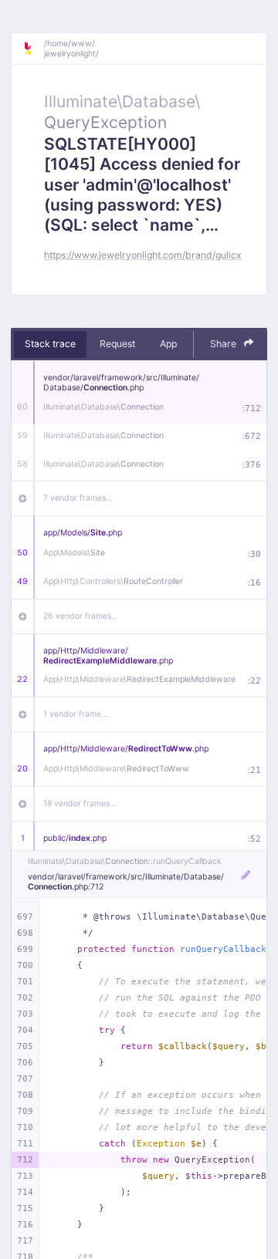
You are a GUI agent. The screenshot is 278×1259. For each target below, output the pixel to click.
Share (224, 343)
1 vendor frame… (75, 714)
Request (117, 343)
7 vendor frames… (78, 498)
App (168, 343)
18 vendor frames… (80, 803)
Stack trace (50, 343)
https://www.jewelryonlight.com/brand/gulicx (143, 255)
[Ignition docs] (33, 49)
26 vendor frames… (80, 616)
